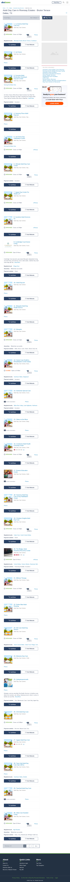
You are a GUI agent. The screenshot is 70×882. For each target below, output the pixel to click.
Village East (16, 266)
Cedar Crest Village (30, 644)
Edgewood (26, 376)
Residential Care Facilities (50, 76)
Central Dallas (17, 564)
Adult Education (30, 474)
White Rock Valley (18, 405)
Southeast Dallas (35, 40)
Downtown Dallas (34, 564)
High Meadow (16, 829)
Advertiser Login (24, 863)
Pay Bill (22, 869)
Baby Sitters (29, 421)
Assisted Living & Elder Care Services (53, 69)
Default (35, 17)
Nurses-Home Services (49, 79)
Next (36, 846)
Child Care (29, 447)
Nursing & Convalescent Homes (52, 73)
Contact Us (6, 865)
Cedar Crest (17, 535)
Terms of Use (49, 877)
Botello (25, 777)
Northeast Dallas (36, 405)
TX (7, 8)
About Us (5, 863)
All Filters (7, 17)
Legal (56, 877)
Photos (36, 34)
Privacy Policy (16, 877)
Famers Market (25, 564)
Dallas (10, 8)
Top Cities (38, 863)
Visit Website (30, 44)
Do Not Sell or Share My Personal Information (33, 877)
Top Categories (40, 865)
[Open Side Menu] (67, 2)
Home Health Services (49, 75)
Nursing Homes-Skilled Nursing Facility (54, 71)
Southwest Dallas (18, 777)
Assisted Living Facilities (50, 72)
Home (4, 8)
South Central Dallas (26, 535)
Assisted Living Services (18, 8)
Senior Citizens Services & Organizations (54, 80)
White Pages (23, 865)
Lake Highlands (28, 405)
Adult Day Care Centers (20, 27)
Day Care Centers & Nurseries (51, 82)
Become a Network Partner (10, 869)
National (22, 867)
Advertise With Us (7, 867)
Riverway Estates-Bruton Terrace (22, 40)
